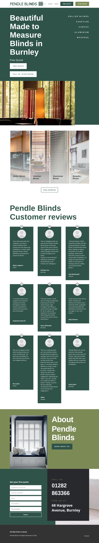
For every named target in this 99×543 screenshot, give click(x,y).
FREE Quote (18, 66)
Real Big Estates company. (18, 532)
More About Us (62, 446)
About (50, 4)
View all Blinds (49, 190)
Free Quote (67, 4)
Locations (41, 4)
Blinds (32, 4)
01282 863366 (82, 4)
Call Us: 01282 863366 (23, 74)
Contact (86, 536)
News (56, 4)
